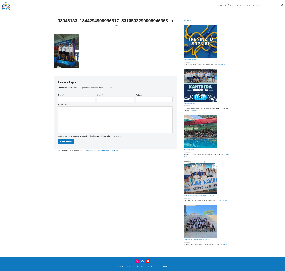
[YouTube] (148, 261)
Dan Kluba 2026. (189, 149)
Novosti (188, 20)
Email (100, 95)
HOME (220, 5)
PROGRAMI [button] (238, 5)
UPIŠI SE (228, 5)
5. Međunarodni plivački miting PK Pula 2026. (197, 239)
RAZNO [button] (258, 5)
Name (61, 95)
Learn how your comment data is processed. (102, 150)
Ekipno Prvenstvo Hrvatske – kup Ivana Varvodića (199, 195)
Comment (62, 105)
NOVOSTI (250, 5)
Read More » (222, 64)
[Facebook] (142, 261)
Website (139, 95)
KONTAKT (152, 267)
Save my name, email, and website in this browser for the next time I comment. (90, 136)
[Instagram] (137, 261)
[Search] (282, 5)
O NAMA (163, 267)
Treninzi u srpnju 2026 (190, 59)
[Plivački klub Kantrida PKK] (6, 6)
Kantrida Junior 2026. (190, 103)
